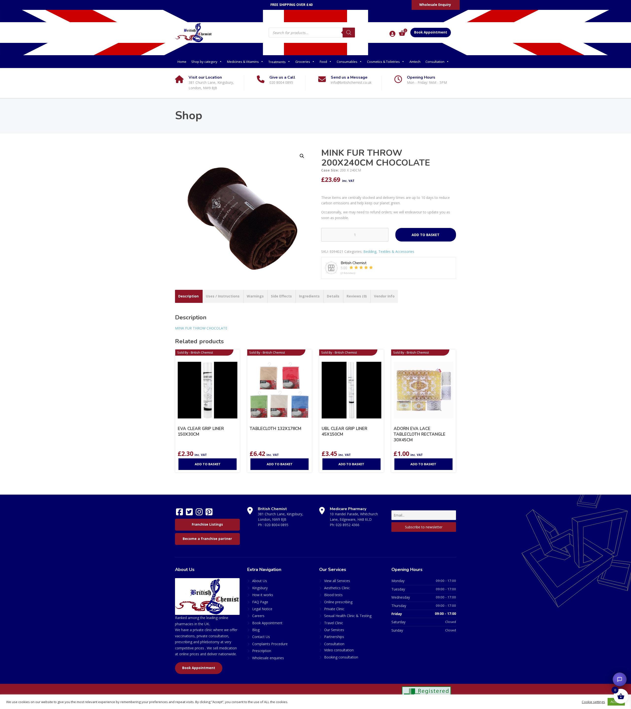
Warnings (255, 296)
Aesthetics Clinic (337, 588)
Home (181, 61)
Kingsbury (260, 588)
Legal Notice (262, 608)
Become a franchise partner (207, 538)
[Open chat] (620, 679)
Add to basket (425, 234)
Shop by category (204, 61)
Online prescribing (338, 602)
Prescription (261, 650)
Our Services (334, 629)
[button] (302, 156)
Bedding (369, 251)
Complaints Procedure (270, 643)
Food (323, 61)
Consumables (347, 61)
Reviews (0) (357, 296)
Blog (256, 629)
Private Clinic (334, 608)
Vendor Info (384, 296)
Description (188, 296)
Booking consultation (341, 657)
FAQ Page (260, 602)
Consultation (434, 61)
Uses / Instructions (223, 296)
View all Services (337, 580)
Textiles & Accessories (396, 251)
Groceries (302, 61)
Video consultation (339, 650)
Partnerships (334, 636)
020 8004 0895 (276, 524)
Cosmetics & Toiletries (383, 61)
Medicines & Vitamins (243, 61)
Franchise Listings (207, 524)
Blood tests (333, 594)
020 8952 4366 (347, 524)
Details (333, 296)
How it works (262, 594)
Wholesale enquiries (268, 658)
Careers (258, 615)
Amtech (415, 61)
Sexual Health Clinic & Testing (347, 615)
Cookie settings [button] (593, 702)
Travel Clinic (333, 623)
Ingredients (309, 296)
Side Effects (281, 296)
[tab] (188, 296)
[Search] (349, 32)
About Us (259, 580)
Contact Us (261, 636)
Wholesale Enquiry (435, 4)
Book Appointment (430, 32)
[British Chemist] (193, 32)
